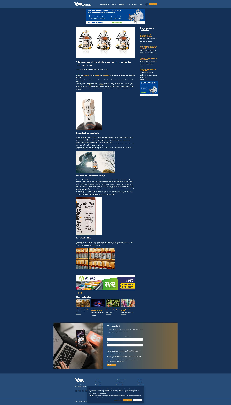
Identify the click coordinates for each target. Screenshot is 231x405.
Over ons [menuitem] (98, 382)
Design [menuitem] (121, 4)
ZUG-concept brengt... (82, 309)
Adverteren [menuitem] (140, 385)
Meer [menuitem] (141, 4)
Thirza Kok (97, 75)
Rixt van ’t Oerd (93, 84)
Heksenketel (104, 74)
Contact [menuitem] (98, 385)
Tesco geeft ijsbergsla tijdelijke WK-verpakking (148, 59)
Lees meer (78, 314)
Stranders (95, 74)
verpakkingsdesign (80, 69)
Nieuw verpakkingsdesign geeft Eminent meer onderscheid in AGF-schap (148, 47)
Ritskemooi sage (104, 84)
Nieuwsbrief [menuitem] (120, 382)
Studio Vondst (106, 75)
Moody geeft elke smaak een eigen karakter (148, 69)
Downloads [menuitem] (120, 385)
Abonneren (153, 4)
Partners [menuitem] (134, 4)
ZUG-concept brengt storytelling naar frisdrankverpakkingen (146, 35)
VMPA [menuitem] (128, 4)
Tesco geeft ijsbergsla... (113, 309)
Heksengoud (86, 75)
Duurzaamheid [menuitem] (104, 4)
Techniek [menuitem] (114, 4)
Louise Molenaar (80, 74)
